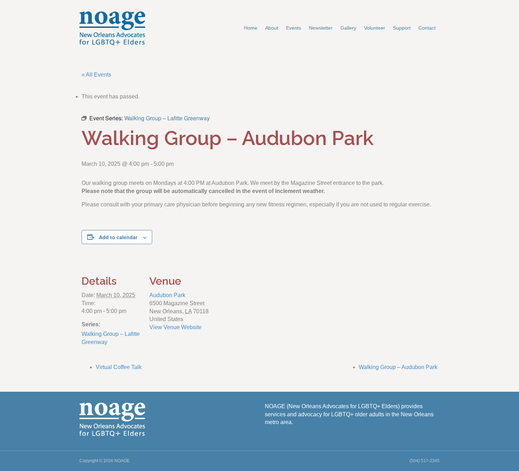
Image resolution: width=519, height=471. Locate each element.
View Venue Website (175, 327)
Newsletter (321, 28)
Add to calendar (118, 237)
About (271, 28)
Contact (427, 28)
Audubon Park (167, 295)
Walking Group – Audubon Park (398, 367)
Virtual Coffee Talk (119, 367)
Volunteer (374, 28)
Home (250, 28)
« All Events (96, 75)
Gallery (348, 28)
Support (402, 28)
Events (293, 28)
